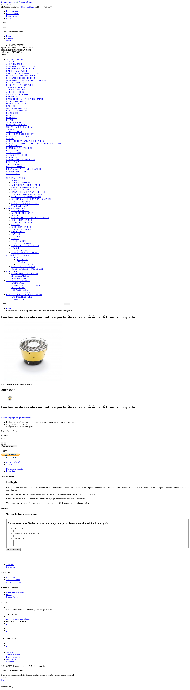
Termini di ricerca (13, 655)
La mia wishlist (12, 13)
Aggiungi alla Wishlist (15, 462)
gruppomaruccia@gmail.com (18, 619)
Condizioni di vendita (15, 592)
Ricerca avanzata (13, 657)
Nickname (18, 528)
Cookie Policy (12, 597)
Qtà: (3, 438)
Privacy (9, 595)
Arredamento (11, 577)
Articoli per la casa (13, 582)
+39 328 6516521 (27, 7)
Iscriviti (4, 680)
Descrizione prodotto (14, 469)
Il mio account (12, 11)
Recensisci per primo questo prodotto (16, 418)
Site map (9, 652)
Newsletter (10, 567)
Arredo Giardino (13, 579)
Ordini (9, 41)
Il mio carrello (12, 16)
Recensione (18, 538)
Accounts (10, 564)
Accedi (9, 18)
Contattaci (10, 38)
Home (8, 36)
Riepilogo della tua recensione (26, 533)
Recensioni (10, 471)
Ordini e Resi (11, 659)
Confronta (11, 464)
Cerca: (3, 304)
